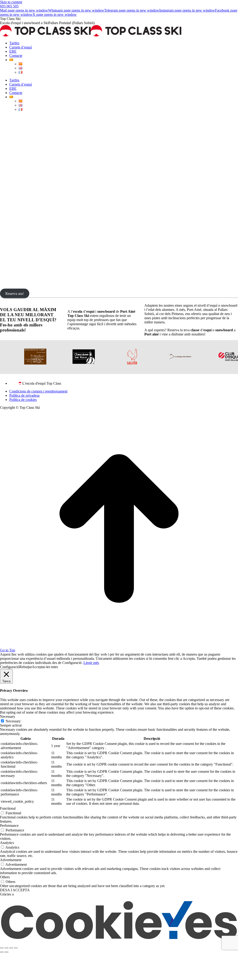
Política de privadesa (24, 395)
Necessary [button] (7, 716)
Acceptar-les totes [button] (45, 667)
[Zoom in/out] (16, 948)
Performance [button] (9, 825)
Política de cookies (23, 400)
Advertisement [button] (10, 860)
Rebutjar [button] (25, 667)
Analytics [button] (7, 843)
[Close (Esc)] (2, 948)
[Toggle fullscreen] (11, 948)
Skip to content (11, 2)
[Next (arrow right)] (6, 952)
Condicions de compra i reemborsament (38, 391)
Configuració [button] (9, 667)
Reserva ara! (14, 293)
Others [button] (5, 877)
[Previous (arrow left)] (2, 952)
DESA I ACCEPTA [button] (15, 890)
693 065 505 (9, 6)
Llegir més (91, 663)
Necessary (13, 721)
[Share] (6, 948)
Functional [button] (8, 808)
